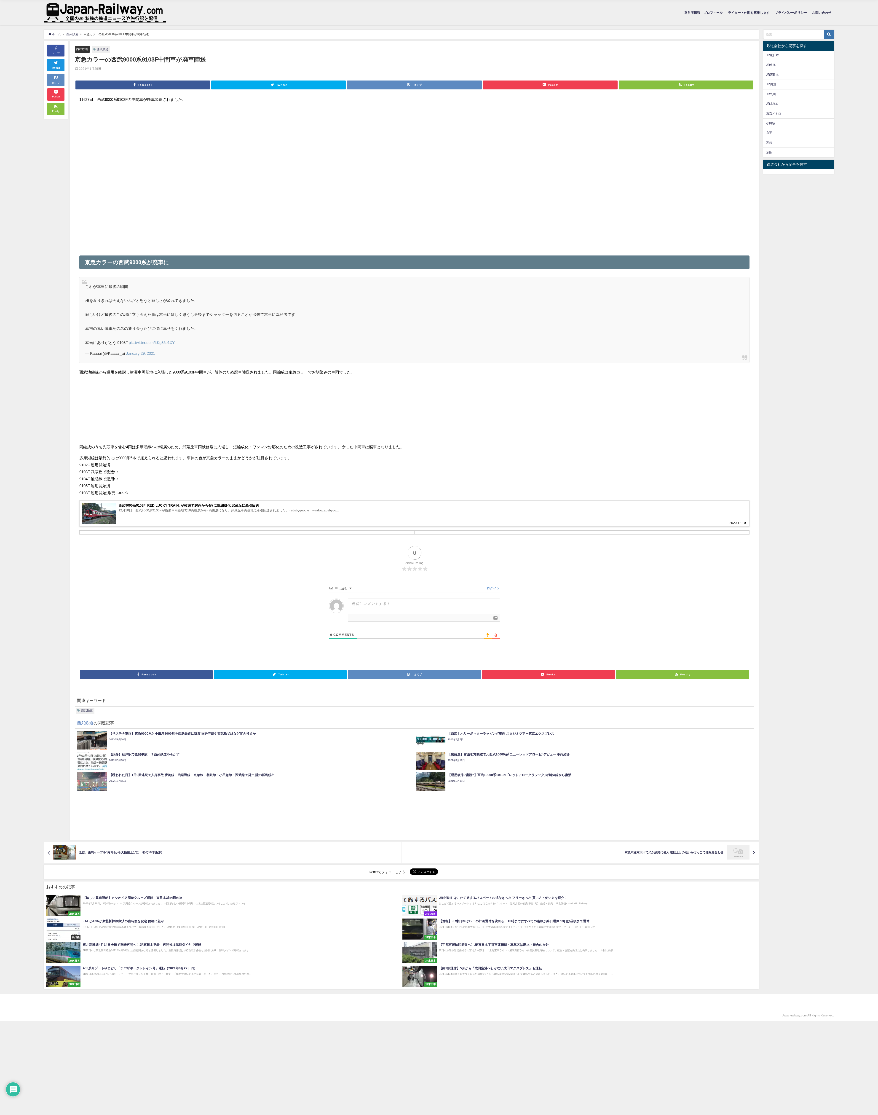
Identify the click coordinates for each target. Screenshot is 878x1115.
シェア (56, 53)
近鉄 (769, 142)
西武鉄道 (82, 49)
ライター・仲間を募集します (749, 12)
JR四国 (771, 84)
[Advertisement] (216, 139)
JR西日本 (772, 74)
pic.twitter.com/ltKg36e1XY (152, 342)
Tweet (56, 68)
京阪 (769, 152)
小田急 (770, 123)
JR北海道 (772, 103)
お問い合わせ (821, 12)
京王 (769, 132)
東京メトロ (773, 113)
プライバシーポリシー (791, 12)
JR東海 (771, 64)
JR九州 (771, 94)
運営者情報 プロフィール (703, 12)
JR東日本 (772, 55)
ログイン (493, 588)
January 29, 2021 (140, 353)
